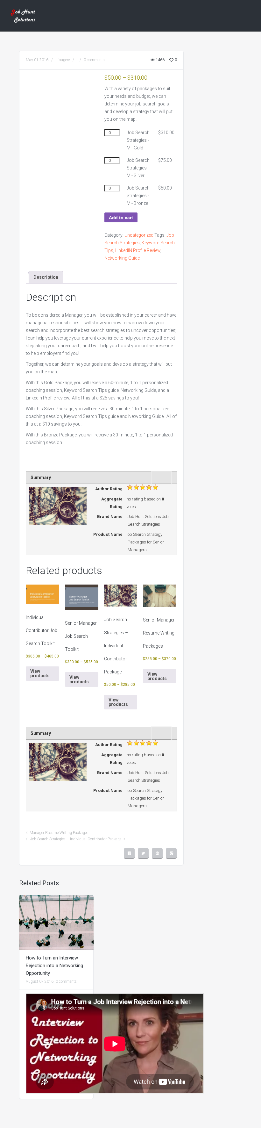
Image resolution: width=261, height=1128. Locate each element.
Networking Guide (122, 258)
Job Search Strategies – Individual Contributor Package (75, 839)
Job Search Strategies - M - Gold (138, 140)
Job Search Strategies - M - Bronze (138, 195)
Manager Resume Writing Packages (59, 832)
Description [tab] (45, 277)
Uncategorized (138, 235)
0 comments (94, 60)
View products (40, 673)
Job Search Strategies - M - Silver (138, 168)
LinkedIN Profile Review (137, 250)
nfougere (62, 60)
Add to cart (121, 217)
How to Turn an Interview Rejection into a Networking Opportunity (54, 965)
